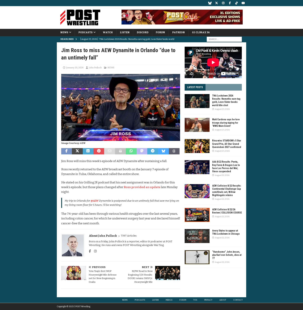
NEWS (64, 32)
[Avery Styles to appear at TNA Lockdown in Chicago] (197, 236)
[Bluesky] (210, 3)
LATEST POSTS (195, 87)
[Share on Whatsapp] (131, 151)
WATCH (108, 32)
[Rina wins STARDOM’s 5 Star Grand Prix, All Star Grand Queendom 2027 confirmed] (197, 146)
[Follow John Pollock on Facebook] (90, 251)
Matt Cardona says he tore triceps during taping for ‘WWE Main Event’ (226, 122)
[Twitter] (216, 3)
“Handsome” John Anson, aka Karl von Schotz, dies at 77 (226, 254)
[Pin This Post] (98, 151)
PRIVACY (208, 300)
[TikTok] (236, 3)
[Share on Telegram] (152, 151)
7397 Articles (129, 235)
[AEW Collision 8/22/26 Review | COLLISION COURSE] (197, 215)
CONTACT (238, 300)
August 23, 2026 (222, 109)
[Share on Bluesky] (163, 151)
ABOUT (222, 300)
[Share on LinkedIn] (88, 151)
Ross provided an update (142, 187)
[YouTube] (243, 3)
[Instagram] (223, 3)
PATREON (178, 32)
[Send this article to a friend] (109, 151)
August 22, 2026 (222, 175)
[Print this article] (120, 151)
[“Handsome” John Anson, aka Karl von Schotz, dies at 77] (197, 257)
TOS (195, 300)
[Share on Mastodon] (142, 151)
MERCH (169, 300)
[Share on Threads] (174, 151)
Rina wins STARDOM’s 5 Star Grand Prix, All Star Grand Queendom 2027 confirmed (226, 143)
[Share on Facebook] (66, 151)
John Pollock (95, 67)
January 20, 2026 (75, 67)
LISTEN (125, 32)
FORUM (160, 32)
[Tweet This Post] (77, 151)
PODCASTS (85, 32)
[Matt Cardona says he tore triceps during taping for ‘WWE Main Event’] (197, 125)
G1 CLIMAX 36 (201, 32)
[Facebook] (230, 3)
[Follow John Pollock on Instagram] (94, 251)
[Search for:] (224, 39)
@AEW (95, 200)
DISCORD (143, 32)
